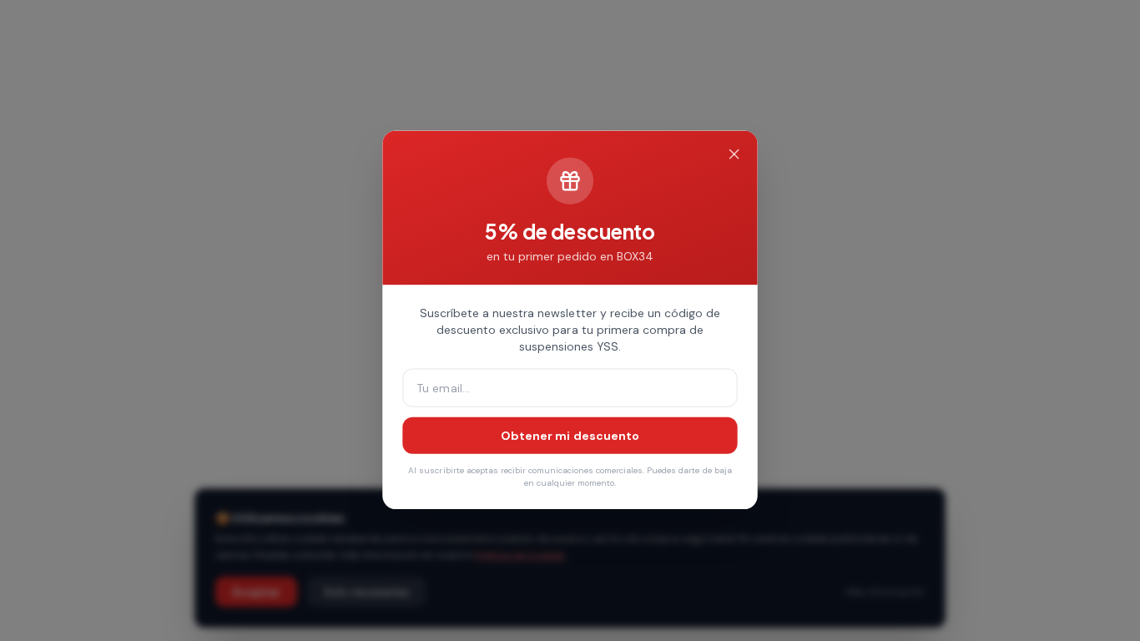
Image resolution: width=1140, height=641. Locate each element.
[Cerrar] (733, 155)
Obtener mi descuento (570, 435)
